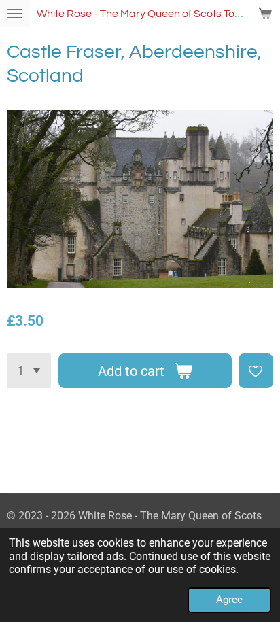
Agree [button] (229, 599)
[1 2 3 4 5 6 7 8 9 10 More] (29, 370)
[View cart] (265, 13)
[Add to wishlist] (256, 370)
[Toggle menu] (15, 13)
